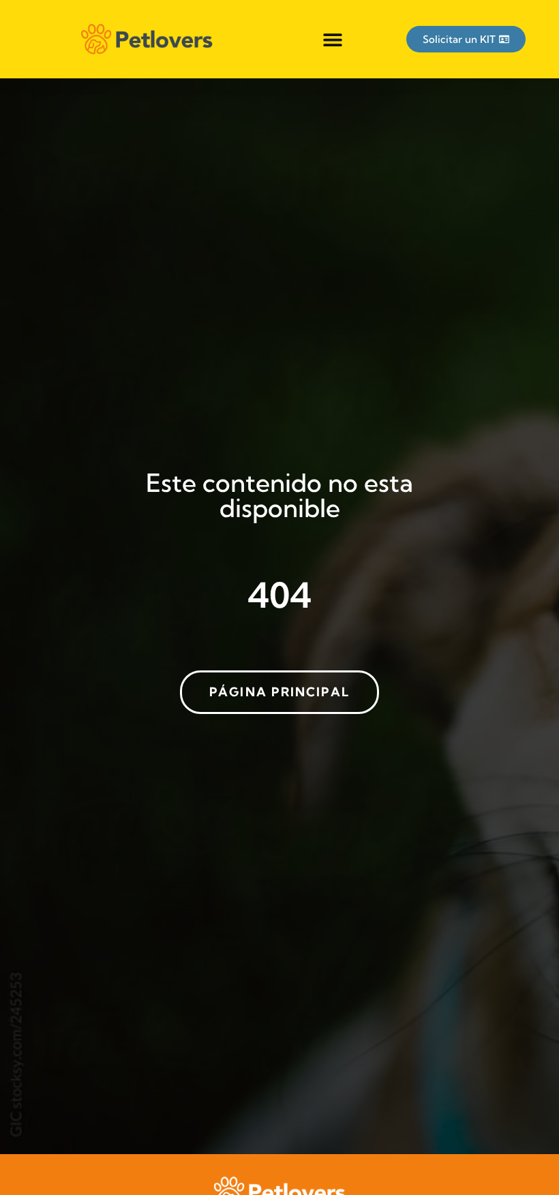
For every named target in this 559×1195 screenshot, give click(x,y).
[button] (333, 39)
